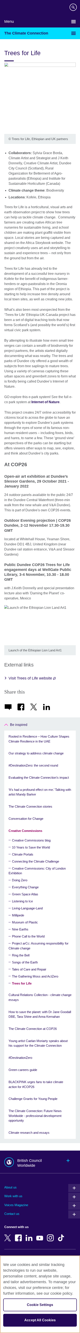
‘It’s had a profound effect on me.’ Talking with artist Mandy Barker (40, 792)
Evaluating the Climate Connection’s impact (39, 777)
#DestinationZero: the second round (33, 765)
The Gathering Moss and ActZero (35, 976)
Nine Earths (20, 929)
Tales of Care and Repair (29, 969)
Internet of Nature (45, 402)
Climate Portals (22, 854)
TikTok (62, 1235)
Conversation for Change (26, 818)
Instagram (51, 1235)
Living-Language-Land (27, 908)
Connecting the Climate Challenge (35, 861)
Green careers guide (23, 1070)
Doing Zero (19, 880)
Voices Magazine (16, 1205)
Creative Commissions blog (31, 840)
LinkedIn (30, 1235)
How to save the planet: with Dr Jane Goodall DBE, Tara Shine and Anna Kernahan (40, 1014)
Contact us (11, 1213)
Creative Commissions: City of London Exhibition (37, 871)
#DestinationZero (20, 1057)
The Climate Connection (26, 33)
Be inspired (18, 725)
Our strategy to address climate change (36, 753)
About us (10, 1187)
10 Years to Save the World (31, 847)
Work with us (13, 1196)
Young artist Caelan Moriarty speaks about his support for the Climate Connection (38, 1043)
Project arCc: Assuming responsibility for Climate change (38, 946)
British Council (15, 8)
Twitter (8, 1235)
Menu (9, 21)
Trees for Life (22, 983)
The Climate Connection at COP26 (33, 1029)
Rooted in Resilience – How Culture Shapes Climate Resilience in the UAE (39, 739)
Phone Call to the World (28, 936)
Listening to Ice (22, 901)
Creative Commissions (25, 831)
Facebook (19, 1235)
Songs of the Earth (25, 962)
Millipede (18, 915)
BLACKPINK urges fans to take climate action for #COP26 (36, 1084)
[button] (40, 1162)
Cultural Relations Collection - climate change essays (40, 997)
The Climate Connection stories (30, 806)
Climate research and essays (29, 1132)
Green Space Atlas (25, 894)
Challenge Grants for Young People (33, 1099)
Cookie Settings (40, 1305)
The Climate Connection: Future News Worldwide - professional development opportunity (35, 1115)
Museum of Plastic (25, 922)
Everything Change (25, 887)
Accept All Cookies (40, 1320)
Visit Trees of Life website (31, 678)
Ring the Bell (20, 955)
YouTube (40, 1235)
